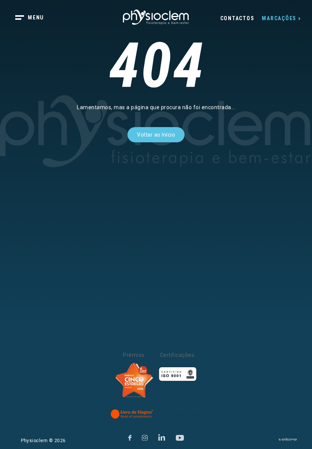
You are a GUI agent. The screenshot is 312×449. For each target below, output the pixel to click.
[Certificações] (178, 374)
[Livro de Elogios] (132, 414)
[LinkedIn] (162, 436)
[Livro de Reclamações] (183, 414)
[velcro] (288, 442)
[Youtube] (180, 436)
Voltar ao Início (156, 135)
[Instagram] (145, 436)
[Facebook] (129, 436)
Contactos (237, 18)
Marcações (279, 18)
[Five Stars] (134, 380)
